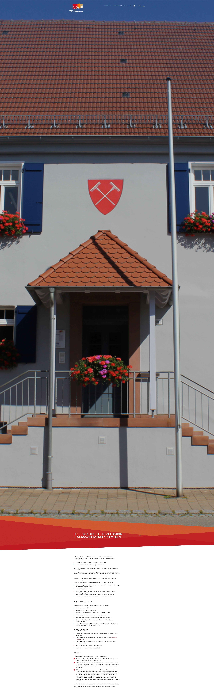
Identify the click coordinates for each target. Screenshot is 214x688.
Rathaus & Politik (117, 5)
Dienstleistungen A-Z (127, 5)
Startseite (110, 5)
